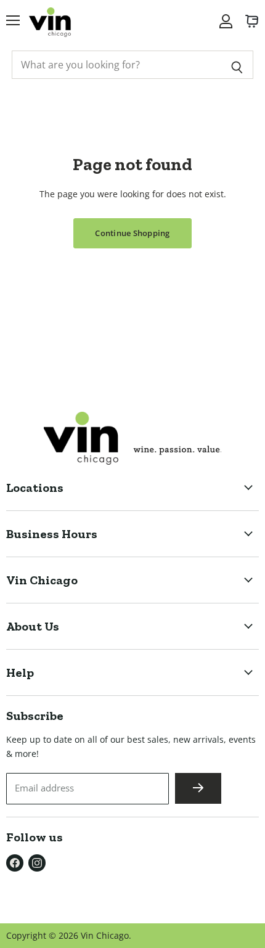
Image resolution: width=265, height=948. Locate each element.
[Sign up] (198, 788)
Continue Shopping (132, 233)
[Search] (237, 65)
